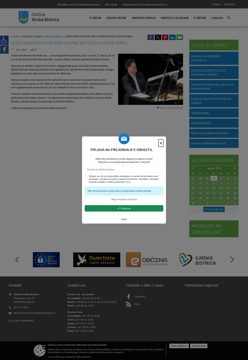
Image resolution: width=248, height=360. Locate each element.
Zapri (124, 219)
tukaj (127, 182)
